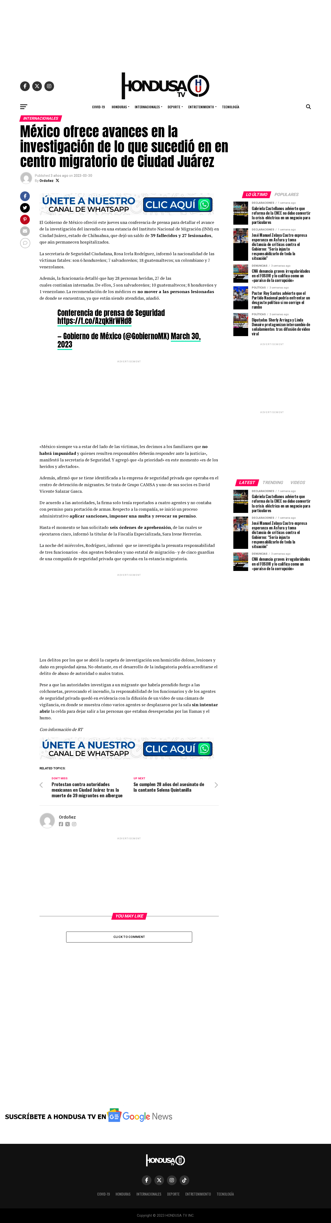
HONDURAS (119, 106)
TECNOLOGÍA (230, 106)
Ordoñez (46, 181)
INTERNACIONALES (147, 106)
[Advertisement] (165, 34)
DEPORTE (174, 106)
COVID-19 (98, 106)
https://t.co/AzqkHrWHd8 (94, 320)
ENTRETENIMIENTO (201, 106)
